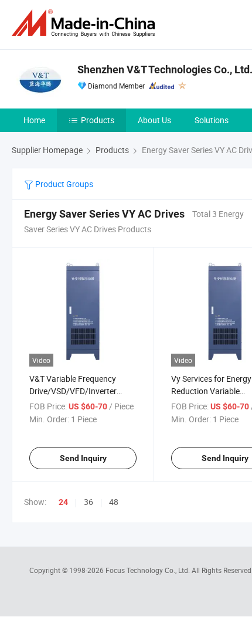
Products (97, 120)
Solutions (212, 120)
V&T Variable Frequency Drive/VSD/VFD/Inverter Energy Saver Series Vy (73, 391)
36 (88, 501)
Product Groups (63, 183)
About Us (154, 120)
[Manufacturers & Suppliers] (85, 23)
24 (63, 502)
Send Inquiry (83, 458)
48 (113, 501)
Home (34, 120)
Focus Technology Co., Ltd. (148, 570)
